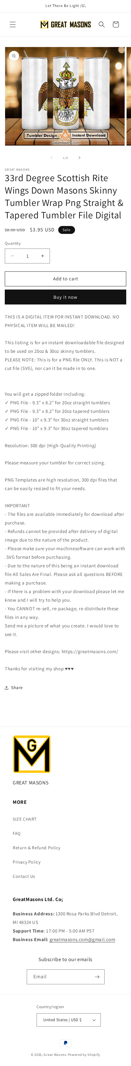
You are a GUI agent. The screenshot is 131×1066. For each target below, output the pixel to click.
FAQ (17, 833)
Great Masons (55, 1054)
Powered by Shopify (84, 1054)
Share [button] (17, 687)
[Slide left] (52, 158)
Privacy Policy (26, 862)
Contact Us (24, 876)
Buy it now (65, 297)
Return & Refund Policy (36, 848)
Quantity (13, 243)
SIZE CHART (25, 819)
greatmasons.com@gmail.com (82, 939)
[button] (13, 24)
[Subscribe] (97, 976)
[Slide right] (79, 158)
